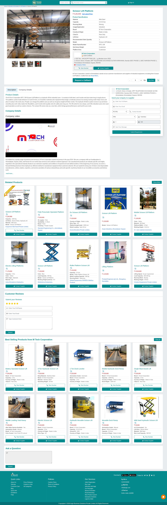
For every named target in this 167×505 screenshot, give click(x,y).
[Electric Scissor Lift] (51, 407)
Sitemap (13, 484)
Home (5, 6)
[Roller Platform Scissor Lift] (83, 252)
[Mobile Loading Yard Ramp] (19, 407)
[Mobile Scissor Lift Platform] (148, 198)
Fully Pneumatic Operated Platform (51, 212)
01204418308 (125, 482)
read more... (9, 173)
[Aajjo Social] (145, 475)
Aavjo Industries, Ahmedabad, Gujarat (113, 229)
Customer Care (15, 486)
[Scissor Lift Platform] (19, 198)
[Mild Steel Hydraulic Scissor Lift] (148, 407)
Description (12, 90)
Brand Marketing (89, 492)
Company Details (25, 90)
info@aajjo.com (125, 487)
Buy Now (151, 80)
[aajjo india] (37, 2)
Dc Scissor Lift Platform (78, 212)
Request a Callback (83, 80)
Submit (10, 332)
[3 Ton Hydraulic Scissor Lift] (51, 355)
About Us (13, 482)
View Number (84, 68)
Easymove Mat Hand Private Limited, (17, 226)
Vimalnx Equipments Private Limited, (145, 282)
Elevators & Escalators (14, 6)
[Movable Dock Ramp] (116, 407)
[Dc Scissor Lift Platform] (83, 198)
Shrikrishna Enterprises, (45, 282)
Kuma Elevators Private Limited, (80, 230)
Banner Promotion (90, 490)
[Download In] (125, 475)
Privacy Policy (52, 486)
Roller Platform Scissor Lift (79, 265)
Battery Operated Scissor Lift (16, 369)
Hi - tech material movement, (143, 230)
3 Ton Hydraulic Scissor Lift (48, 369)
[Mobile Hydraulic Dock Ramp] (116, 355)
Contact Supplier (20, 234)
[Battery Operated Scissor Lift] (19, 355)
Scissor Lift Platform (13, 212)
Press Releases (28, 482)
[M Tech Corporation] (77, 54)
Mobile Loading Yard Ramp (16, 420)
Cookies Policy (52, 482)
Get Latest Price (87, 14)
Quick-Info (14, 490)
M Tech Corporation (88, 53)
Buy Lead (87, 484)
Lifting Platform (107, 267)
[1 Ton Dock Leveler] (83, 355)
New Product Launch (91, 494)
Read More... (95, 75)
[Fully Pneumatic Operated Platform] (51, 198)
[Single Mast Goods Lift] (148, 355)
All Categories (27, 486)
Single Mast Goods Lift (142, 369)
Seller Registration (90, 482)
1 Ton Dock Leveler (77, 369)
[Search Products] (71, 2)
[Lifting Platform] (116, 252)
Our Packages (89, 488)
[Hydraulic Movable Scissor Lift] (83, 407)
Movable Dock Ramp (110, 420)
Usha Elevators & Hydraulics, (15, 282)
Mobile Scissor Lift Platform (144, 212)
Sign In (131, 2)
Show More (156, 182)
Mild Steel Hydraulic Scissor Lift (146, 420)
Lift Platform (23, 6)
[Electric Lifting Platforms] (19, 252)
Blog (12, 488)
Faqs (12, 494)
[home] (14, 474)
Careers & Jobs (28, 484)
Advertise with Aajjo (90, 486)
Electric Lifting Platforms (14, 266)
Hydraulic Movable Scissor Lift (81, 420)
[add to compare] (158, 80)
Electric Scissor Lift (45, 420)
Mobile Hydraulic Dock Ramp (113, 369)
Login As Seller (89, 499)
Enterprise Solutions (90, 497)
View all (157, 339)
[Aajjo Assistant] (163, 497)
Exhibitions (14, 492)
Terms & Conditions (53, 484)
